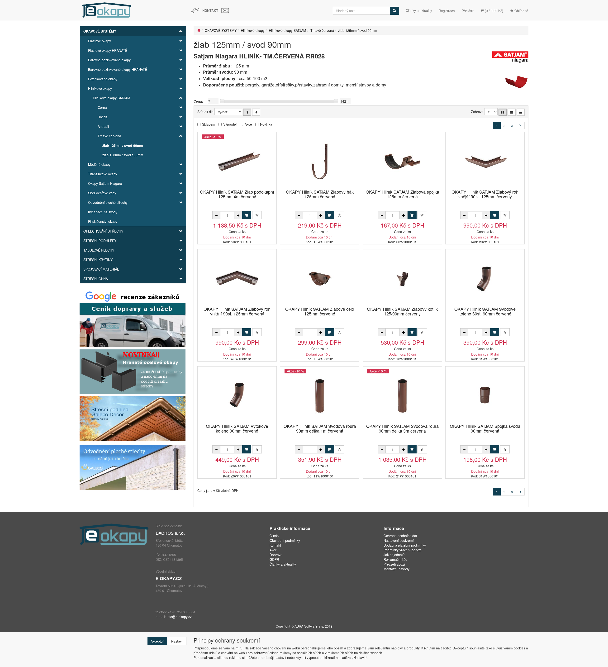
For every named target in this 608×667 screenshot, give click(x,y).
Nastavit (177, 641)
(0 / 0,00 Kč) (493, 10)
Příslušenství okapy (102, 221)
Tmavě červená (109, 135)
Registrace (447, 10)
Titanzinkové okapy (102, 174)
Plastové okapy (99, 40)
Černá (102, 107)
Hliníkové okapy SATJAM (111, 97)
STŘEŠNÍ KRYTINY (98, 259)
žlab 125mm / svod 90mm (122, 145)
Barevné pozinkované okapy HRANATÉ (117, 69)
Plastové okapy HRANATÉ (107, 50)
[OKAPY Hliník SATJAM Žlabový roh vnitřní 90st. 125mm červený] (237, 278)
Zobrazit (477, 111)
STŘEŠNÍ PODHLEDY (99, 240)
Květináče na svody (102, 212)
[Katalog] (503, 112)
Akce (248, 124)
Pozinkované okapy (102, 78)
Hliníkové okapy (100, 88)
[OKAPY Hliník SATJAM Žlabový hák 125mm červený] (319, 161)
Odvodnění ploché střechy (108, 202)
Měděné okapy (99, 164)
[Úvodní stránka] (198, 30)
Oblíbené (520, 10)
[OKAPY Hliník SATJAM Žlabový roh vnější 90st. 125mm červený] (485, 161)
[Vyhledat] (394, 11)
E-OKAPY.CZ (169, 578)
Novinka (266, 124)
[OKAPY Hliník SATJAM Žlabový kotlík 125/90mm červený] (402, 278)
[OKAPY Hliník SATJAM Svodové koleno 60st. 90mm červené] (485, 278)
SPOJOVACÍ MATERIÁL (101, 269)
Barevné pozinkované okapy (109, 59)
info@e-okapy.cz (179, 616)
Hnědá (103, 116)
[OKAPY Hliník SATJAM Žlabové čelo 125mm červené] (319, 278)
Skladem (208, 124)
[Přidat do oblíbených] (257, 215)
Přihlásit (468, 10)
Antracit (103, 126)
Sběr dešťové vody (102, 193)
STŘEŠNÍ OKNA (95, 278)
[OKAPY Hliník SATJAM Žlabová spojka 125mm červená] (402, 161)
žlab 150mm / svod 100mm (122, 154)
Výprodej (230, 124)
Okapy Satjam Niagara (105, 183)
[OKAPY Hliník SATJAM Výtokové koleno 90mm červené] (237, 395)
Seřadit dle (205, 111)
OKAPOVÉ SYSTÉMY (99, 31)
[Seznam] (512, 112)
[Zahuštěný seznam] (521, 112)
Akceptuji (157, 641)
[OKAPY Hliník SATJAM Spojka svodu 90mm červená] (485, 395)
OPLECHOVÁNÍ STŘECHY (103, 231)
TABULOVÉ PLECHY (98, 250)
